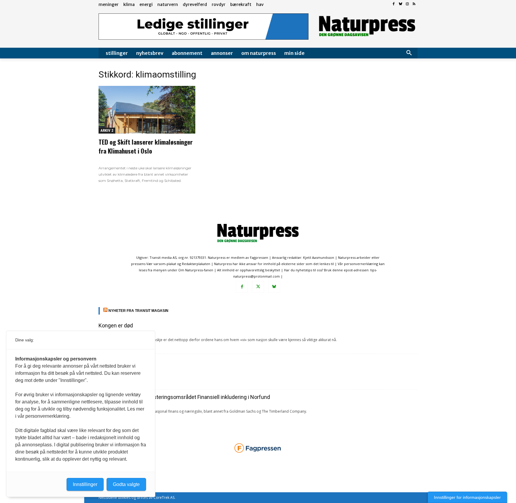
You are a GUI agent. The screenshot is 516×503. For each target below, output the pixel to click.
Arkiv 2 (106, 130)
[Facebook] (393, 4)
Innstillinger (85, 484)
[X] (258, 287)
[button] (409, 53)
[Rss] (414, 4)
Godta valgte (126, 484)
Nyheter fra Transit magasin (138, 311)
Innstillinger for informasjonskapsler (467, 497)
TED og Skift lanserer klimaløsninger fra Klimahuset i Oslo (146, 146)
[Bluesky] (400, 4)
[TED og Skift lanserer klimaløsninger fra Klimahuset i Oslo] (147, 110)
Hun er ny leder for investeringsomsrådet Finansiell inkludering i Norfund (184, 397)
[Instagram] (407, 4)
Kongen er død (116, 325)
